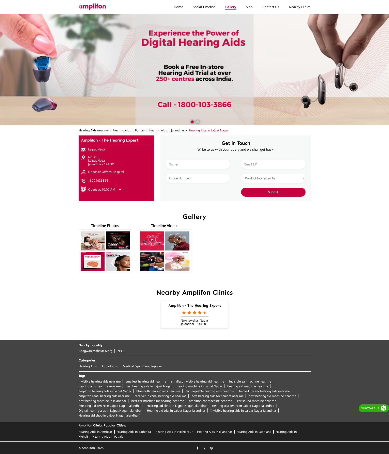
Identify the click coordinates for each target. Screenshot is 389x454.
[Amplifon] (92, 6)
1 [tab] (192, 121)
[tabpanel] (194, 69)
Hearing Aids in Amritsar (95, 432)
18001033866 (98, 180)
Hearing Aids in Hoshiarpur (174, 432)
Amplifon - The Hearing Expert (194, 306)
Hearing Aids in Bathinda (134, 432)
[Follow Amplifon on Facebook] (197, 448)
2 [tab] (197, 121)
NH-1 (121, 351)
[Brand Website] (211, 448)
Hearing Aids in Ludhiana (254, 432)
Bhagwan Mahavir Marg (95, 351)
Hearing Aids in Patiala (107, 436)
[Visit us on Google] (204, 448)
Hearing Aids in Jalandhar (214, 432)
